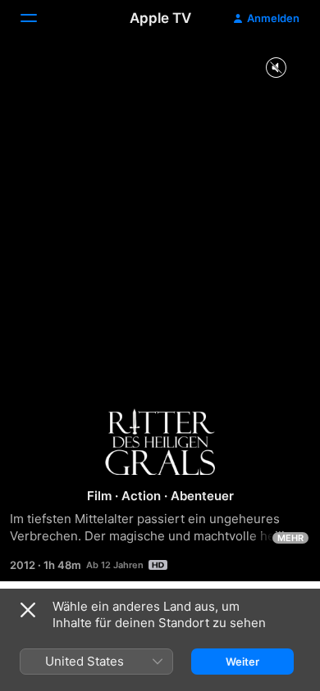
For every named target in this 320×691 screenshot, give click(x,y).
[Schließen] (28, 610)
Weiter (242, 661)
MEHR (290, 538)
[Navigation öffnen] (39, 18)
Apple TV (160, 18)
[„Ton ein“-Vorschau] (275, 68)
